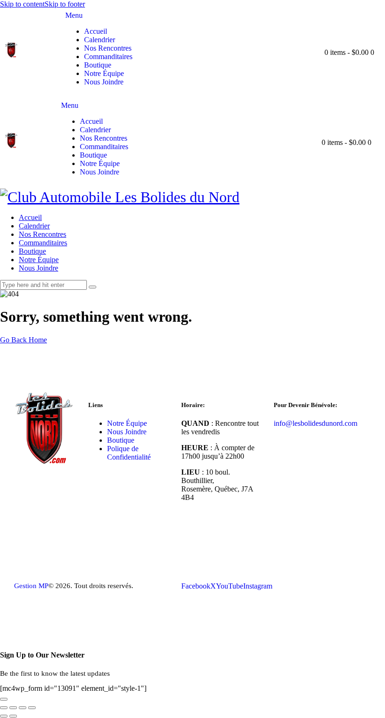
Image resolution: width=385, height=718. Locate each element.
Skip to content (22, 4)
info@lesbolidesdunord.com (315, 423)
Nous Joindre (126, 432)
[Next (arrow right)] (13, 716)
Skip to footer (65, 4)
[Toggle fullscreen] (13, 707)
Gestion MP (31, 586)
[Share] (22, 707)
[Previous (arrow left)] (4, 716)
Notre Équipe (127, 423)
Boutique (120, 440)
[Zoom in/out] (4, 707)
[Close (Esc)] (32, 707)
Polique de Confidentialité (129, 453)
